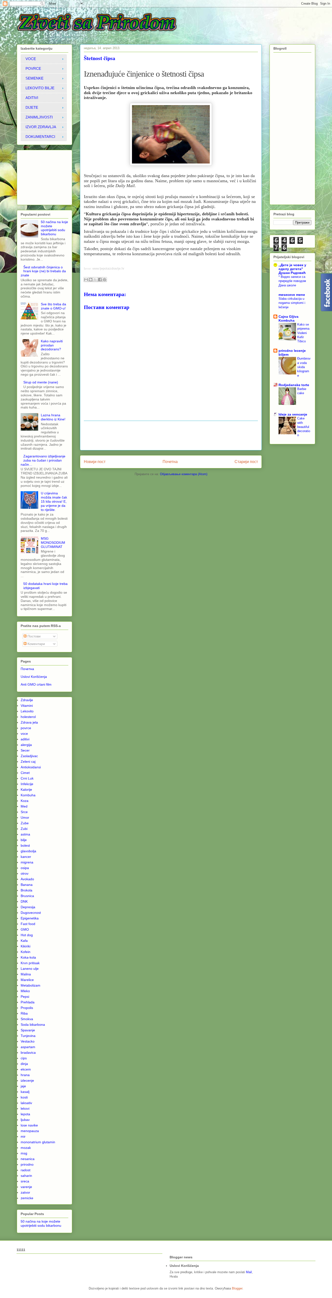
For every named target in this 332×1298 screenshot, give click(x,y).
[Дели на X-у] (95, 279)
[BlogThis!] (90, 279)
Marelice (27, 980)
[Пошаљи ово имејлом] (86, 279)
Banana (27, 885)
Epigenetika (30, 918)
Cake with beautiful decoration (303, 427)
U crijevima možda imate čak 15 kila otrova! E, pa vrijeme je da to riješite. (54, 501)
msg (24, 1153)
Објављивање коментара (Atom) (183, 474)
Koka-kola (28, 957)
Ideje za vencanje (293, 414)
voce (24, 733)
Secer (25, 750)
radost (25, 1170)
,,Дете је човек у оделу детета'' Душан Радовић (292, 269)
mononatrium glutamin (38, 1142)
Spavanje (28, 1030)
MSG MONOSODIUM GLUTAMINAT (53, 542)
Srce (24, 812)
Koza (24, 801)
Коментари (35, 644)
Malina (26, 974)
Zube (25, 823)
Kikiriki (25, 946)
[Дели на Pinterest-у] (104, 279)
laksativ (26, 1103)
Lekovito (27, 711)
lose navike (29, 1125)
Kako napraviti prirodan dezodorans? (52, 345)
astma (25, 834)
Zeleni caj (28, 761)
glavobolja (28, 851)
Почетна (170, 462)
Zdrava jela (29, 722)
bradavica (28, 1052)
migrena (27, 862)
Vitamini (27, 706)
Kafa (24, 941)
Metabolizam (30, 985)
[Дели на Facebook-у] (99, 279)
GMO (25, 929)
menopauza (30, 1131)
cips (24, 1058)
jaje (23, 1086)
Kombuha (28, 795)
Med (24, 806)
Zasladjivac (29, 756)
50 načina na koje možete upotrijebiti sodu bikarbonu (54, 228)
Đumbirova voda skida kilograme (304, 367)
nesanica (28, 1159)
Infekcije (27, 784)
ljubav (25, 1120)
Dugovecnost (31, 913)
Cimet (25, 773)
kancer (26, 857)
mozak (26, 1148)
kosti (24, 1097)
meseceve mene (292, 295)
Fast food (28, 924)
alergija (26, 745)
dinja (24, 1064)
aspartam (28, 1047)
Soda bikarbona (33, 1024)
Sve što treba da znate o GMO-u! (53, 306)
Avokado (27, 879)
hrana (25, 1075)
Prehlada (28, 1002)
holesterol (28, 717)
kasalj (25, 1092)
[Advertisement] (172, 435)
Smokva (27, 1019)
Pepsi (25, 996)
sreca (25, 1181)
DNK (24, 901)
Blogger (237, 1288)
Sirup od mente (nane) (40, 382)
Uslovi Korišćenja (34, 677)
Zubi (24, 829)
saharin (26, 1176)
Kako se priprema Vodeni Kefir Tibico (303, 333)
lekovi (25, 1108)
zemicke (27, 1198)
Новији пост (94, 462)
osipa (25, 868)
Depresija (28, 907)
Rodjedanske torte (294, 385)
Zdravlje (27, 700)
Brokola (26, 890)
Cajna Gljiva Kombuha (288, 318)
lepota (25, 1114)
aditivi (25, 739)
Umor (25, 817)
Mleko (25, 991)
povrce (26, 728)
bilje (24, 840)
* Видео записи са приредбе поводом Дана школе (292, 281)
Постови (33, 636)
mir (23, 1136)
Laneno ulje (30, 969)
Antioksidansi (31, 767)
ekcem (26, 1069)
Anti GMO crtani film (36, 684)
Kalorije (26, 789)
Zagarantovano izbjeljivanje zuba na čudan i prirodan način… (43, 460)
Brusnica (27, 896)
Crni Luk (27, 778)
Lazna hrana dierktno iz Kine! (53, 417)
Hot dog (27, 935)
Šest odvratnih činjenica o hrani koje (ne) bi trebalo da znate (43, 271)
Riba (24, 1013)
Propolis (27, 1008)
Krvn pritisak (30, 963)
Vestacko (28, 1041)
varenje (26, 1187)
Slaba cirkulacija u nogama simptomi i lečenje (292, 303)
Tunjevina (28, 1036)
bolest (25, 845)
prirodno (27, 1164)
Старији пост (246, 462)
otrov (24, 873)
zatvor (25, 1192)
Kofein (25, 952)
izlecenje (27, 1080)
